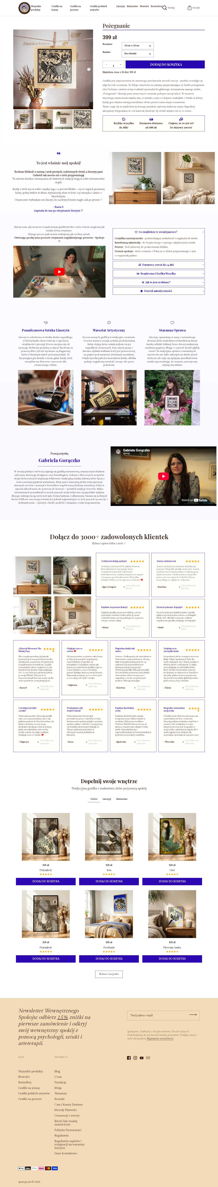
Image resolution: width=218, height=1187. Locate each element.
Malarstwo (132, 6)
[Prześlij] (193, 1015)
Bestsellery (156, 6)
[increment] (120, 64)
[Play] (59, 272)
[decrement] (106, 64)
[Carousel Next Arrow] (88, 69)
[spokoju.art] (24, 8)
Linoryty (120, 6)
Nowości (144, 6)
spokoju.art (24, 1181)
